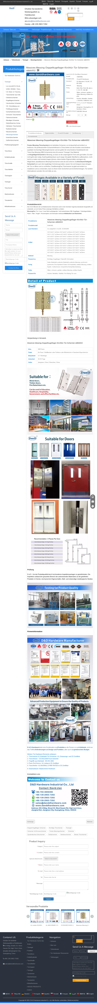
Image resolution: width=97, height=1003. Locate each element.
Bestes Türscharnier (80, 834)
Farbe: (68, 92)
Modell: (68, 76)
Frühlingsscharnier (12, 109)
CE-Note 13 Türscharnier (14, 92)
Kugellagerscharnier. (13, 100)
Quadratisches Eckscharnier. (36, 834)
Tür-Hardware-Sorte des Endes (14, 75)
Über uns (53, 945)
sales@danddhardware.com (14, 964)
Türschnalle (8, 163)
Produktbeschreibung (34, 133)
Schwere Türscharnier (13, 115)
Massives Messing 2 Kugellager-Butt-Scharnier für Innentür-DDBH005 (55, 925)
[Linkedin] (72, 8)
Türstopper (8, 176)
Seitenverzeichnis (73, 1000)
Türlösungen (54, 957)
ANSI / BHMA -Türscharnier (15, 89)
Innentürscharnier (12, 137)
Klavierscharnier (11, 132)
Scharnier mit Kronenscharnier (36, 831)
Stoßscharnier (52, 834)
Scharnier (71, 831)
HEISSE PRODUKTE (34, 987)
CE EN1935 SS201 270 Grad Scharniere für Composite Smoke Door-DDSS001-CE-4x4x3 (39, 925)
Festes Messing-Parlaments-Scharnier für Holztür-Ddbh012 (85, 925)
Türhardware (54, 949)
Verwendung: (70, 98)
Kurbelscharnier (11, 129)
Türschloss (8, 151)
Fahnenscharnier (11, 117)
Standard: (69, 81)
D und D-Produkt (63, 133)
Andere (29, 990)
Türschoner (8, 188)
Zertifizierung (76, 133)
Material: (68, 85)
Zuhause (53, 941)
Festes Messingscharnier (57, 831)
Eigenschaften (49, 133)
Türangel (8, 82)
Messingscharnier (12, 134)
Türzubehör (8, 200)
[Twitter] (75, 8)
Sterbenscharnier (12, 97)
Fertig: (68, 87)
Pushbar (30, 950)
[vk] (78, 11)
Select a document (51, 859)
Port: (67, 106)
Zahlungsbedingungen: (71, 103)
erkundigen (71, 122)
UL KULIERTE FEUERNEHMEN (15, 86)
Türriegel (7, 182)
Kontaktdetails (32, 136)
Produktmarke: (70, 78)
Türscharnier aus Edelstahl (15, 95)
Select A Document (12, 235)
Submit (48, 899)
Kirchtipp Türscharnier (56, 828)
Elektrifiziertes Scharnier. (14, 123)
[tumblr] (68, 8)
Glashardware (9, 194)
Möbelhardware (10, 206)
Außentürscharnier (12, 140)
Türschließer (9, 169)
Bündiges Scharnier (12, 120)
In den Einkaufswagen (74, 126)
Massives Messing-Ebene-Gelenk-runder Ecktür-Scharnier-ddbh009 (70, 925)
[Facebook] (78, 8)
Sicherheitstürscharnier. (14, 112)
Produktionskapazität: (71, 111)
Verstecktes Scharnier (13, 103)
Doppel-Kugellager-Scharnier (36, 828)
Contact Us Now (14, 268)
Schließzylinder (10, 157)
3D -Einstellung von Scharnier (15, 106)
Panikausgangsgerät (12, 145)
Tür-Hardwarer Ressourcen (59, 953)
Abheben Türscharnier (13, 126)
